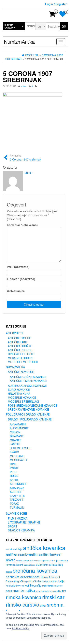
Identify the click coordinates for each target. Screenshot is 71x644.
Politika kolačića (20, 628)
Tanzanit (16, 500)
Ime (18, 267)
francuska (11, 581)
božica (9, 571)
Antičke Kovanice (21, 372)
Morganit (17, 456)
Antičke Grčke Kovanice (28, 377)
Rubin (14, 476)
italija (61, 581)
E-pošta (21, 279)
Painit (14, 468)
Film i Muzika (17, 518)
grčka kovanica (40, 581)
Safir (14, 480)
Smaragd (17, 488)
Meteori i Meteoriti (23, 362)
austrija (54, 560)
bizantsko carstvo (47, 565)
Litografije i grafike (24, 522)
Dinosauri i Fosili (21, 354)
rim (64, 591)
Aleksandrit (19, 428)
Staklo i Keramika (21, 530)
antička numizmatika (22, 554)
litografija (35, 585)
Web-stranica (16, 291)
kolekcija (10, 585)
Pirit (13, 472)
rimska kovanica (23, 596)
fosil (57, 577)
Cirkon (15, 432)
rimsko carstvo (22, 604)
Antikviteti (14, 333)
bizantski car (29, 564)
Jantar (15, 444)
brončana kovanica (35, 570)
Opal (13, 464)
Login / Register (56, 4)
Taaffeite (17, 496)
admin (23, 86)
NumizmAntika (19, 41)
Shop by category (10, 26)
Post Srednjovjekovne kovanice (32, 405)
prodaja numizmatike (51, 591)
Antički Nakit (18, 342)
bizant (19, 564)
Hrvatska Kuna (19, 394)
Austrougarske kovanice (27, 386)
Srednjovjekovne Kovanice (28, 409)
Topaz (14, 503)
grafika (21, 581)
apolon (45, 560)
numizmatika (24, 590)
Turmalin (17, 507)
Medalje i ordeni (20, 358)
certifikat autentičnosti (23, 576)
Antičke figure (19, 338)
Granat (15, 440)
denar (44, 577)
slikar (43, 605)
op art (38, 591)
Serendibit (18, 484)
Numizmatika (15, 367)
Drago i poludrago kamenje (29, 419)
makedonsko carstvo (52, 585)
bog (60, 565)
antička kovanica (44, 547)
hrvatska (53, 581)
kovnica (20, 585)
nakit (9, 591)
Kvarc (14, 452)
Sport (12, 526)
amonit (9, 549)
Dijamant (17, 436)
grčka (28, 581)
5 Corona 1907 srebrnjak (25, 157)
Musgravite (19, 460)
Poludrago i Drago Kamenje (28, 414)
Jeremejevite (20, 448)
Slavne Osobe (16, 513)
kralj (27, 585)
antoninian (35, 560)
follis (51, 577)
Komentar (22, 225)
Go (64, 26)
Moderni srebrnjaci (23, 401)
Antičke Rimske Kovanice (28, 381)
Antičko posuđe (20, 350)
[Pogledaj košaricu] (52, 15)
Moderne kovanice (22, 397)
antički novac (22, 560)
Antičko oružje (20, 346)
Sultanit (16, 492)
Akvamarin (18, 424)
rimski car (53, 597)
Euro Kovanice (19, 390)
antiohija (17, 549)
